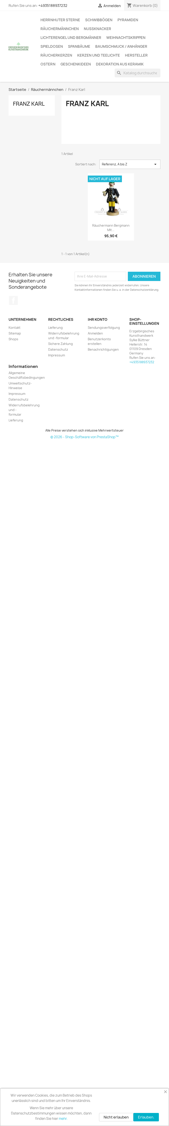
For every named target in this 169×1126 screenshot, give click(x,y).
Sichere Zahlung (60, 344)
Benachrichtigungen (103, 349)
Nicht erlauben (116, 1117)
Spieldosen (51, 46)
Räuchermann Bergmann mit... (111, 227)
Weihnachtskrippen (125, 37)
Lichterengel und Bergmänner (70, 37)
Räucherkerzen (56, 55)
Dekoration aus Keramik (120, 64)
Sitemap (15, 333)
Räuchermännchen (59, 28)
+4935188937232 (52, 5)
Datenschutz (58, 349)
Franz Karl (29, 103)
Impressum (56, 355)
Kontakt (14, 327)
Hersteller (136, 55)
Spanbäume (79, 46)
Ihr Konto (97, 319)
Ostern (47, 64)
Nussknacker (97, 28)
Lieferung (55, 327)
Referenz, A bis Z (130, 164)
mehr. (63, 1118)
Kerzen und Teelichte (98, 55)
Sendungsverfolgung (104, 327)
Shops (13, 339)
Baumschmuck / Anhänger (121, 46)
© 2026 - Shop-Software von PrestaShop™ (84, 437)
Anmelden (95, 333)
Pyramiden (128, 19)
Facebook (13, 300)
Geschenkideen (76, 64)
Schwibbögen (98, 19)
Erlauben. (146, 1117)
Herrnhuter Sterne (60, 19)
